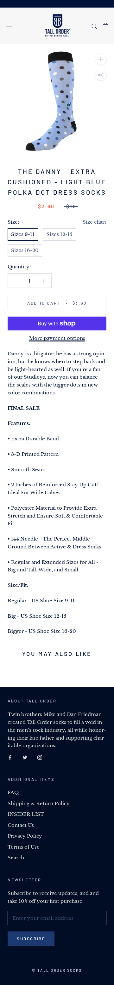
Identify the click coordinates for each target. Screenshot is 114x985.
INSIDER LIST (26, 814)
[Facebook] (10, 757)
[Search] (94, 26)
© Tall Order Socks (57, 970)
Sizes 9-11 (23, 234)
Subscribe (31, 938)
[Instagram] (39, 757)
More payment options (57, 338)
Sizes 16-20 (25, 250)
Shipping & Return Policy (39, 803)
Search (16, 858)
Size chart (94, 222)
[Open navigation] (9, 25)
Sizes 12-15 (60, 234)
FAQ (13, 792)
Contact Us (21, 825)
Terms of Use (24, 847)
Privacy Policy (25, 836)
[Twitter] (24, 757)
